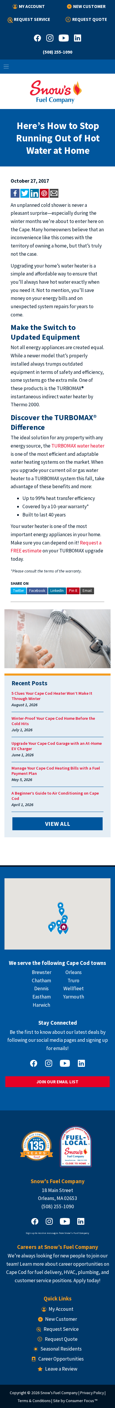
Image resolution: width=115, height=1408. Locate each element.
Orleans (73, 972)
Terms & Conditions (34, 1400)
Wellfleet (73, 988)
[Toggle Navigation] (57, 67)
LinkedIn (57, 590)
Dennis (41, 988)
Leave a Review (61, 1369)
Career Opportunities (61, 1359)
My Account (32, 6)
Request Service (32, 19)
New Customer (89, 6)
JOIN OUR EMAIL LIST (57, 1082)
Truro (73, 980)
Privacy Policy (92, 1392)
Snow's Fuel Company (59, 1392)
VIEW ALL (57, 824)
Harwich (41, 1005)
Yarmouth (73, 996)
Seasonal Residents (61, 1349)
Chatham (41, 980)
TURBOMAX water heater (77, 446)
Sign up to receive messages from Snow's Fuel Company (57, 1233)
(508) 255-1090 (57, 52)
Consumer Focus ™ (81, 1400)
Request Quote (89, 19)
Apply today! (87, 1280)
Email (87, 590)
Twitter (18, 590)
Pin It (73, 590)
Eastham (41, 996)
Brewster (41, 972)
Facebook (37, 590)
